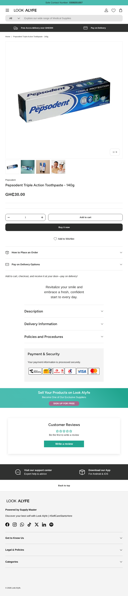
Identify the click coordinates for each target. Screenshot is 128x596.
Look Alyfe (16, 588)
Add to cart (85, 217)
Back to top (64, 485)
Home (7, 37)
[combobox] (64, 18)
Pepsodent (10, 180)
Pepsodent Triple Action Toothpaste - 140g (30, 37)
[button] (120, 10)
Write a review (64, 443)
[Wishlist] (113, 10)
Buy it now (64, 227)
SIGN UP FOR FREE (64, 403)
